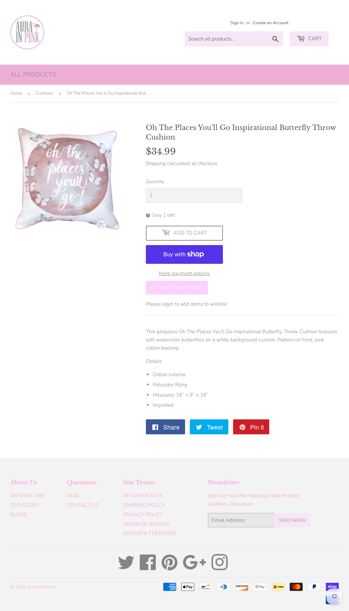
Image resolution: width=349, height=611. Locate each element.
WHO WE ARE (27, 495)
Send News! (292, 520)
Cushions (44, 93)
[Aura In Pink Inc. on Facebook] (147, 567)
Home (16, 93)
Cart (314, 38)
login (167, 304)
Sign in (236, 23)
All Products (33, 74)
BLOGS (18, 514)
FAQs (73, 495)
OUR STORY (24, 505)
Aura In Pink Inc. (42, 587)
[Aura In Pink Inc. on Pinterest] (169, 567)
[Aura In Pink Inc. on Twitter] (126, 567)
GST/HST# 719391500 (149, 533)
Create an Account (270, 23)
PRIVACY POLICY (143, 514)
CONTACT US (83, 505)
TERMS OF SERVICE (146, 524)
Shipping (156, 163)
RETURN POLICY (142, 495)
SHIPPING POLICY (144, 505)
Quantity (155, 181)
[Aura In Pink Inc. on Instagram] (219, 567)
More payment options (184, 273)
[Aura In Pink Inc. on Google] (194, 567)
